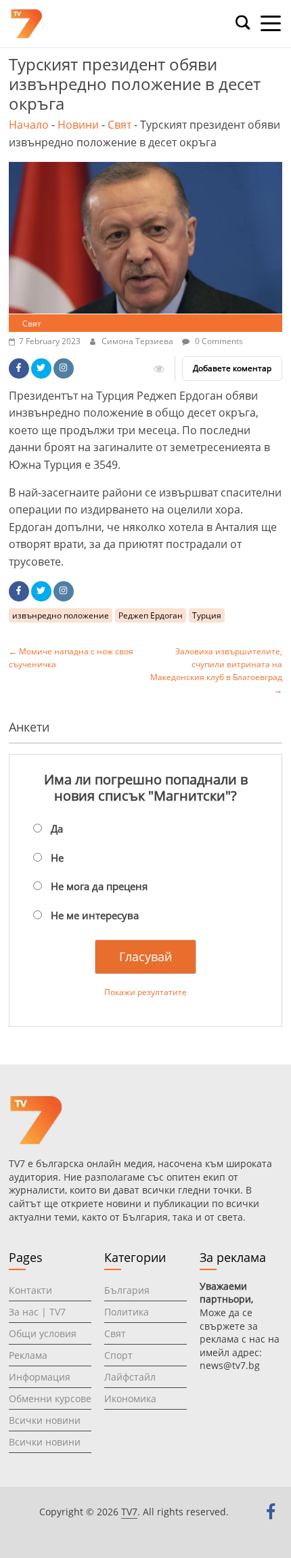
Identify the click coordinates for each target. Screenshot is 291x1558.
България (127, 1290)
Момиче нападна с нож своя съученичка (71, 658)
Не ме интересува (95, 915)
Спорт (118, 1355)
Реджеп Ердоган (150, 615)
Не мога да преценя (99, 886)
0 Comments (218, 341)
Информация (39, 1376)
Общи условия (42, 1333)
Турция (206, 615)
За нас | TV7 (37, 1311)
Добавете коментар (232, 368)
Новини (78, 124)
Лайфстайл (130, 1376)
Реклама (28, 1355)
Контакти (30, 1290)
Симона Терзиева (138, 341)
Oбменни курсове (50, 1398)
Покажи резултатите (145, 992)
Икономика (130, 1398)
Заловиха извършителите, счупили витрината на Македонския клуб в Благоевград (216, 671)
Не (57, 857)
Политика (126, 1311)
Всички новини (45, 1420)
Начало (29, 124)
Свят (119, 124)
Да (57, 828)
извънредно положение (60, 615)
